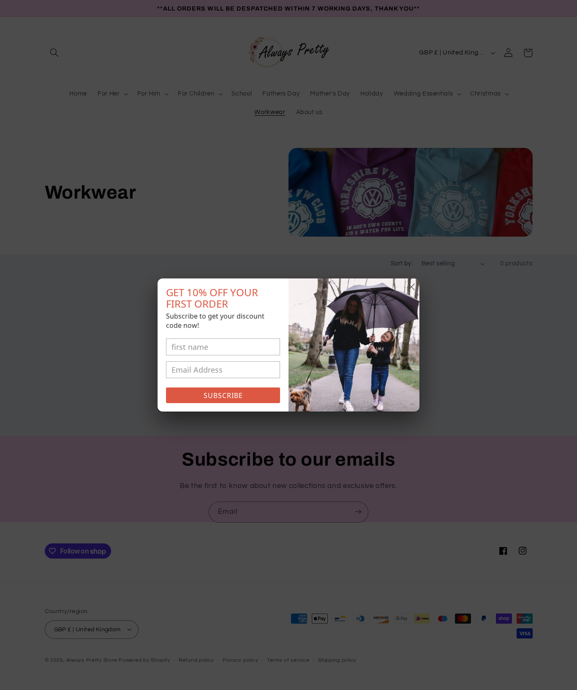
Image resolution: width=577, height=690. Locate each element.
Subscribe (223, 395)
